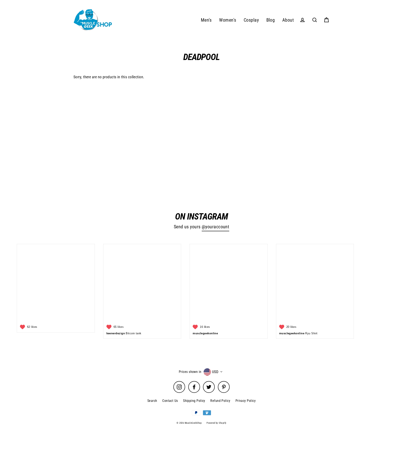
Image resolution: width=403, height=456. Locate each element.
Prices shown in (190, 372)
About (288, 20)
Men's (206, 20)
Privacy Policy (246, 401)
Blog (270, 20)
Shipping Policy (194, 401)
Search (152, 401)
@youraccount (215, 226)
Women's (227, 20)
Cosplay (251, 20)
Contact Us (170, 401)
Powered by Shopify (216, 423)
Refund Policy (220, 401)
